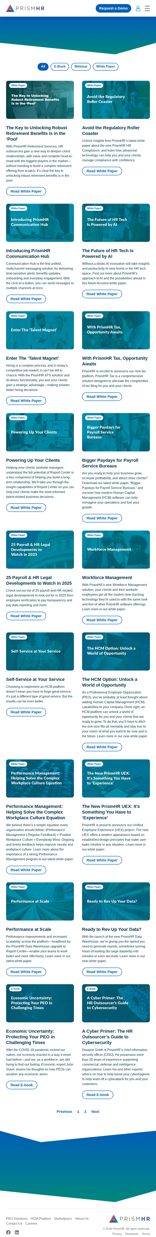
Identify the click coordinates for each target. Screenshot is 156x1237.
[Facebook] (8, 1232)
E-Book (60, 66)
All (43, 66)
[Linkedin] (17, 1232)
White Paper (105, 66)
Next (95, 1112)
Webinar (81, 66)
